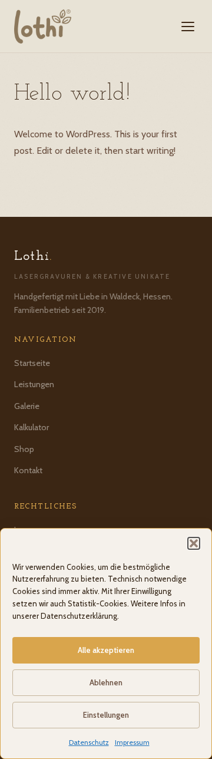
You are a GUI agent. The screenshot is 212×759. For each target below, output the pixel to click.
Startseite (32, 363)
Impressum (132, 742)
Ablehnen (106, 682)
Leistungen (34, 384)
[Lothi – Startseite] (42, 26)
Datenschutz (89, 742)
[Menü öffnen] (188, 26)
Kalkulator (31, 427)
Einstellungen (106, 715)
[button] (194, 543)
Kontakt (28, 470)
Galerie (26, 406)
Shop (24, 449)
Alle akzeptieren (106, 650)
